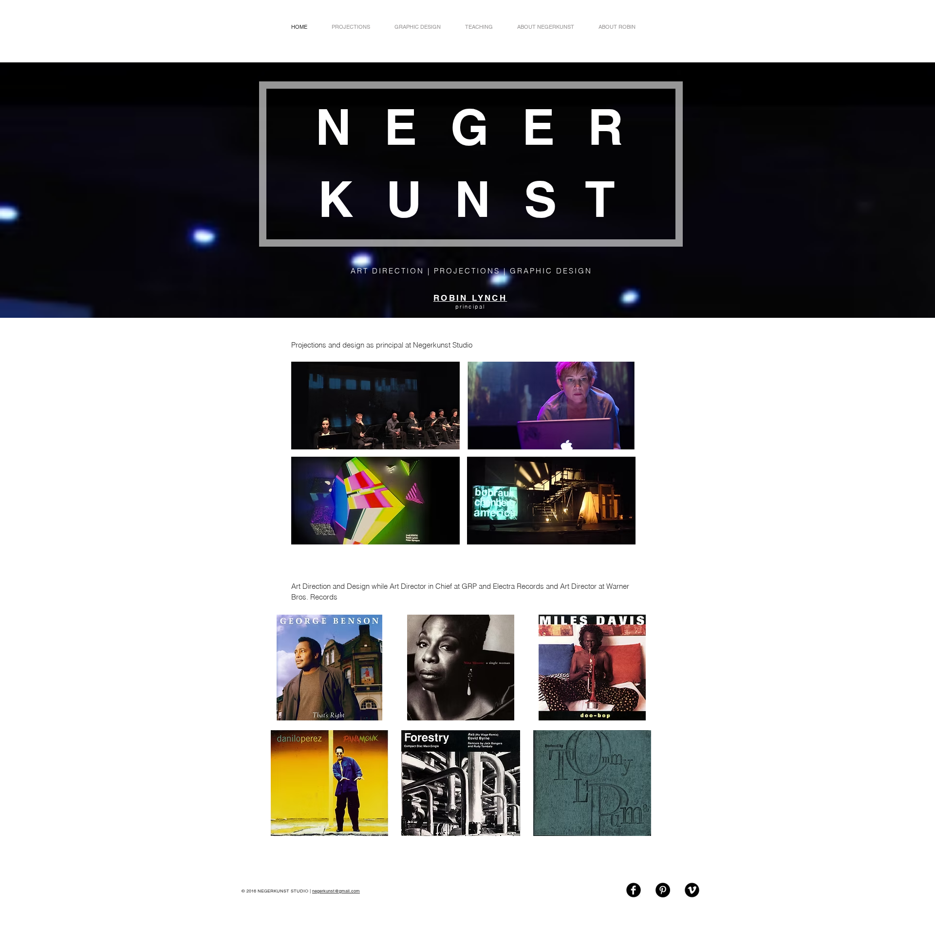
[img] (375, 405)
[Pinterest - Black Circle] (662, 890)
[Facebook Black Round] (633, 890)
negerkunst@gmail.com (336, 891)
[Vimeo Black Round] (692, 890)
